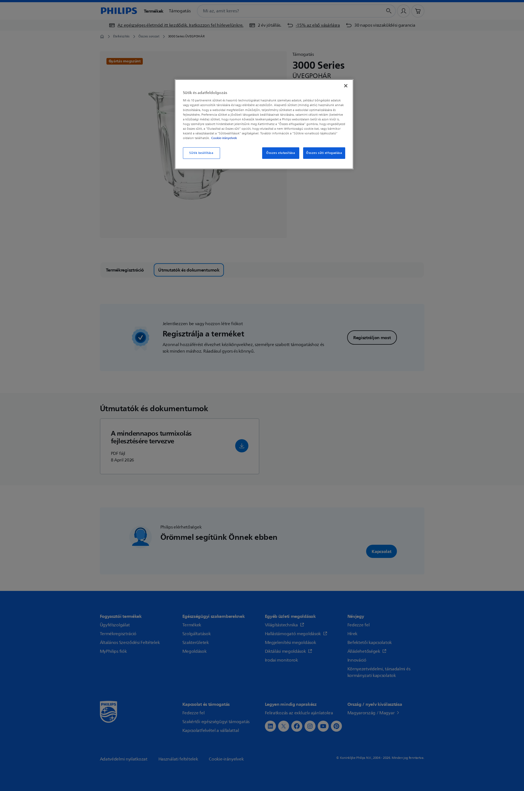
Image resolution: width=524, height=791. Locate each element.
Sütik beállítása (201, 153)
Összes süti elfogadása (324, 153)
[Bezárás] (346, 86)
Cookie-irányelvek (224, 138)
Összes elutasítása (280, 153)
